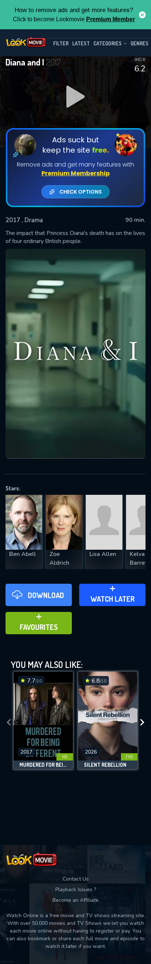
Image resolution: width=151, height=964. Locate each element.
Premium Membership (75, 173)
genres (139, 43)
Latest (81, 43)
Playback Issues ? (75, 889)
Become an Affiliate (75, 900)
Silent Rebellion (105, 764)
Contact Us (76, 878)
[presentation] (8, 722)
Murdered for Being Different (43, 764)
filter (61, 43)
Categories (107, 43)
